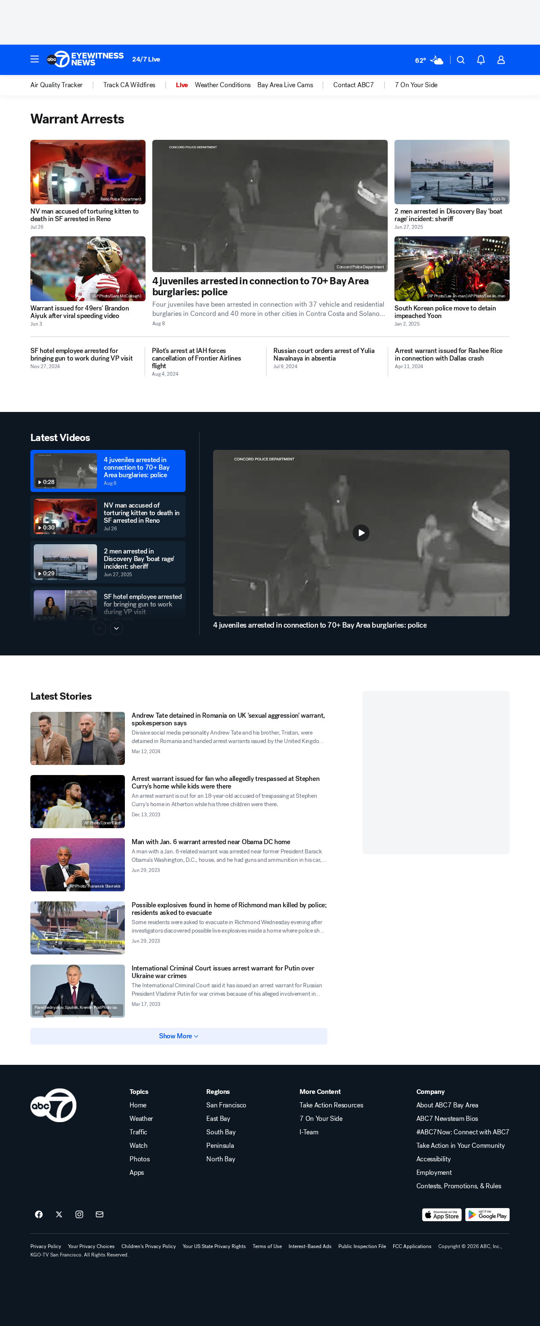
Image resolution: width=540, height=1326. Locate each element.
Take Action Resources (331, 1105)
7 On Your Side (321, 1118)
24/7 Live (146, 59)
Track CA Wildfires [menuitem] (129, 85)
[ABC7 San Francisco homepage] (85, 60)
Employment (434, 1172)
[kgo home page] (53, 1105)
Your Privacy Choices (91, 1246)
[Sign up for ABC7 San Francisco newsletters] (99, 1214)
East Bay (218, 1118)
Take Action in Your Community (460, 1145)
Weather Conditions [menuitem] (223, 85)
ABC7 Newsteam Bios (447, 1118)
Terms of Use (267, 1246)
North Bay (220, 1159)
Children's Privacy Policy (149, 1246)
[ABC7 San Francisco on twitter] (59, 1214)
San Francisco (226, 1105)
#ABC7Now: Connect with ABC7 (463, 1132)
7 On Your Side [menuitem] (416, 85)
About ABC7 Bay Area (447, 1105)
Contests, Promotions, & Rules (458, 1186)
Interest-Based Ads (310, 1246)
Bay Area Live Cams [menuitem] (285, 85)
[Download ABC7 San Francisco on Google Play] (487, 1215)
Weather (141, 1118)
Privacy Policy (45, 1246)
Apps (137, 1172)
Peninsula (220, 1145)
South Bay (220, 1132)
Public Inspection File (362, 1246)
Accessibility (433, 1159)
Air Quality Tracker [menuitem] (56, 85)
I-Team (309, 1132)
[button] (34, 59)
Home (138, 1105)
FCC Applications (412, 1246)
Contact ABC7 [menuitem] (353, 85)
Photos (139, 1159)
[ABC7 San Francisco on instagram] (79, 1214)
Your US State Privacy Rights (214, 1246)
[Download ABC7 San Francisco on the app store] (442, 1215)
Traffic (138, 1132)
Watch (138, 1145)
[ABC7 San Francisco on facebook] (38, 1214)
